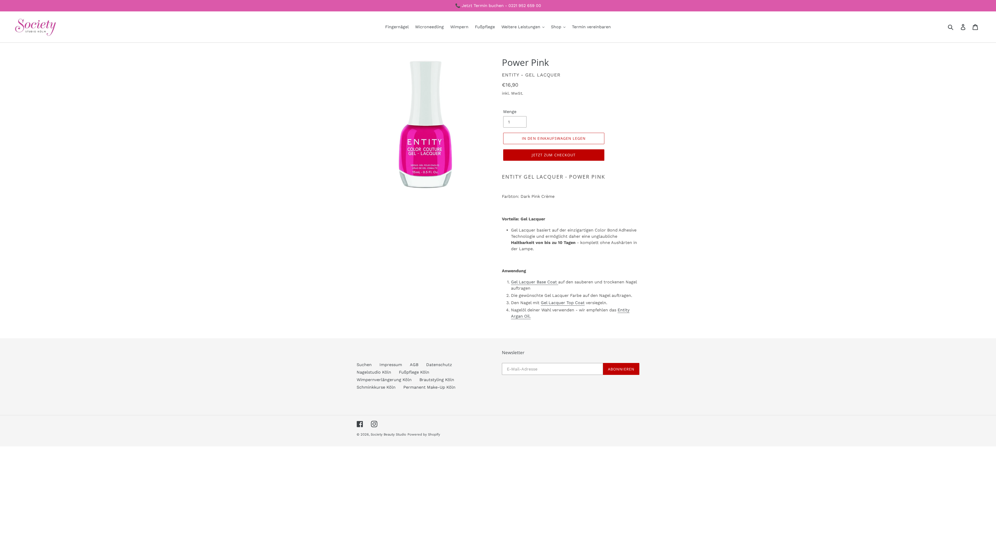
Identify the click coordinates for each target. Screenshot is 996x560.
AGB (414, 364)
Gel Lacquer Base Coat (534, 281)
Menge (509, 111)
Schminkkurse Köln (376, 387)
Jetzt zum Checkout (554, 154)
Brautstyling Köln (436, 379)
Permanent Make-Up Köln (429, 387)
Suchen (364, 364)
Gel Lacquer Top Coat (563, 302)
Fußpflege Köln (414, 372)
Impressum (390, 364)
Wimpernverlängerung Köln (384, 379)
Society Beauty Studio (388, 434)
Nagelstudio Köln (374, 372)
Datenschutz (439, 364)
